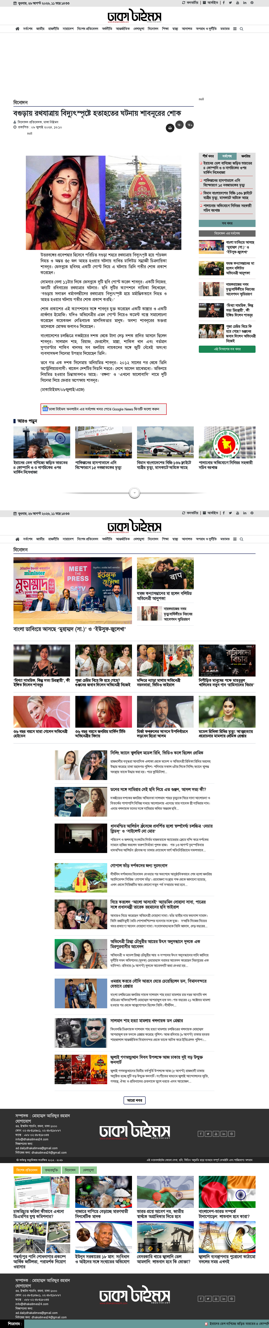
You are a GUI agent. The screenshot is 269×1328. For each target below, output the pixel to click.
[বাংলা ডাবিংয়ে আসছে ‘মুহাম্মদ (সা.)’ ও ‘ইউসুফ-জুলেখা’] (212, 247)
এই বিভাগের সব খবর (227, 349)
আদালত (187, 29)
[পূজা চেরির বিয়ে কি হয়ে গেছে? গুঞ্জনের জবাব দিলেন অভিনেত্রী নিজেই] (212, 331)
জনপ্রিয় (246, 156)
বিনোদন (153, 29)
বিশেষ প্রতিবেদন (87, 29)
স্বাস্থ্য (175, 29)
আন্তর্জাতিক (123, 29)
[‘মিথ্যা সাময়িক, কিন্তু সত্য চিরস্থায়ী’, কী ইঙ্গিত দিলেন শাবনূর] (212, 310)
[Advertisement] (134, 65)
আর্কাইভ (213, 3)
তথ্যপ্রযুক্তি (51, 1170)
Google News (122, 409)
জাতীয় (40, 29)
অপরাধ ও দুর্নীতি (206, 29)
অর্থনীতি (107, 29)
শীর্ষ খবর (208, 156)
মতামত (225, 29)
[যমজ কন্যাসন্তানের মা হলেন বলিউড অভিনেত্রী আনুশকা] (212, 268)
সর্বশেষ (28, 29)
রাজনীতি (53, 29)
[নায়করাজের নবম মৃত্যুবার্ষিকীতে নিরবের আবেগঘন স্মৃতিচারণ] (212, 289)
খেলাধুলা (138, 29)
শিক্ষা (165, 29)
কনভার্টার (192, 3)
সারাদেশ (68, 29)
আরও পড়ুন (27, 421)
